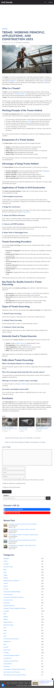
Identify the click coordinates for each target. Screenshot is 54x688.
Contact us (31, 683)
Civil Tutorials (6, 2)
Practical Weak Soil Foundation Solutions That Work (22, 529)
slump (31, 293)
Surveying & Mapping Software (11, 655)
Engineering (7, 603)
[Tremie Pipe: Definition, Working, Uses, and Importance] (26, 422)
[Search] (48, 498)
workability (22, 384)
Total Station (7, 666)
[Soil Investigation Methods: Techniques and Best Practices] (5, 536)
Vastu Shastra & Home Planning (12, 672)
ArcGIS (5, 561)
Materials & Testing (8, 625)
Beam (5, 569)
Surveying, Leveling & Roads (11, 661)
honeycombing (26, 212)
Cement (6, 583)
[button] (45, 2)
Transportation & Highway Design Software (14, 669)
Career (26, 683)
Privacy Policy (14, 683)
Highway (6, 616)
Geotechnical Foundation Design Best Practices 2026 (22, 540)
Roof (5, 633)
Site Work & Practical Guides (11, 639)
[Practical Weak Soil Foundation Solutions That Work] (5, 531)
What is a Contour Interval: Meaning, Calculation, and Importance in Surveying (25, 442)
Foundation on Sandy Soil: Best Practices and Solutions (23, 524)
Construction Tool (8, 600)
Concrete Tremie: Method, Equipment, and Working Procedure (9, 427)
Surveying (6, 652)
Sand (5, 636)
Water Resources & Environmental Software (15, 675)
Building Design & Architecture (11, 580)
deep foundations (20, 94)
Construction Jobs (8, 594)
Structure (6, 647)
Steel (5, 644)
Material (5, 28)
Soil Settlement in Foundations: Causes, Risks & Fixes (22, 545)
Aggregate (6, 558)
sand (30, 345)
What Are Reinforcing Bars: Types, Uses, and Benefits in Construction (23, 438)
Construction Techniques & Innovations (13, 597)
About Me (21, 683)
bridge (45, 82)
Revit (5, 628)
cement (29, 121)
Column (6, 586)
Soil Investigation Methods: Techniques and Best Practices (23, 535)
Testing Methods (8, 664)
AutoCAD (6, 564)
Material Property (8, 622)
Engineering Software (9, 605)
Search (6, 495)
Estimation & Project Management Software (15, 608)
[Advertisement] (27, 15)
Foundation (6, 611)
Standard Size (7, 641)
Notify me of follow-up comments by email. (14, 483)
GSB (5, 614)
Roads (5, 630)
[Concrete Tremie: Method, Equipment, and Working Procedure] (10, 422)
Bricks (5, 572)
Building (6, 578)
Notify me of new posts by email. (11, 487)
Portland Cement (20, 343)
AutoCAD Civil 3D (8, 567)
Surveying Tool (7, 658)
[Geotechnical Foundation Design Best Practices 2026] (5, 541)
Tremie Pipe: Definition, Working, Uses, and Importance (26, 427)
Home (8, 683)
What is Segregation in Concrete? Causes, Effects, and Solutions (43, 427)
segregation (12, 80)
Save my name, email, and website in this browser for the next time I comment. (24, 480)
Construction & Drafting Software (12, 592)
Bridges (5, 575)
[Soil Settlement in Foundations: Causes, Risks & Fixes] (5, 547)
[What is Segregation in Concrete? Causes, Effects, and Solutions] (43, 422)
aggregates (47, 171)
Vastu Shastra (44, 683)
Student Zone (7, 650)
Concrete (6, 589)
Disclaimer (37, 683)
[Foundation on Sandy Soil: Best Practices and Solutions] (5, 525)
